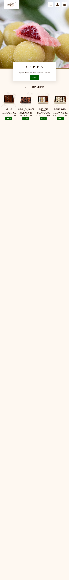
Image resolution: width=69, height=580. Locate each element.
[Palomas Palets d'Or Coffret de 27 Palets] (9, 100)
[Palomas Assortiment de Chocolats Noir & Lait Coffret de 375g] (26, 100)
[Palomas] (11, 4)
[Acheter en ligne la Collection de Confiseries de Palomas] (34, 34)
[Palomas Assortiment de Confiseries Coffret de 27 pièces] (43, 100)
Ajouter (9, 118)
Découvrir (34, 77)
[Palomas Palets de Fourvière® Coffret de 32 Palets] (60, 100)
